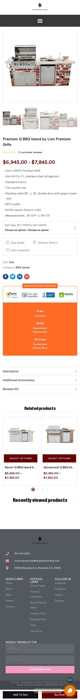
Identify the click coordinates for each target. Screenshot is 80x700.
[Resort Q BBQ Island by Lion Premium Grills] (20, 434)
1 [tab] (33, 489)
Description (11, 371)
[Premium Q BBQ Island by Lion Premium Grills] (5, 276)
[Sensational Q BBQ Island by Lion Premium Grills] (59, 434)
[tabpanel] (20, 451)
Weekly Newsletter (21, 642)
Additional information (19, 380)
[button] (40, 21)
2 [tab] (38, 489)
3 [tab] (42, 489)
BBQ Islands (22, 267)
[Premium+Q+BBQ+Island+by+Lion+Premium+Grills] (12, 276)
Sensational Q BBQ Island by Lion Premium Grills (59, 467)
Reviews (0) (10, 389)
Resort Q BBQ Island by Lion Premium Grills (20, 467)
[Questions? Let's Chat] (70, 690)
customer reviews (30, 152)
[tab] (40, 371)
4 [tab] (47, 489)
